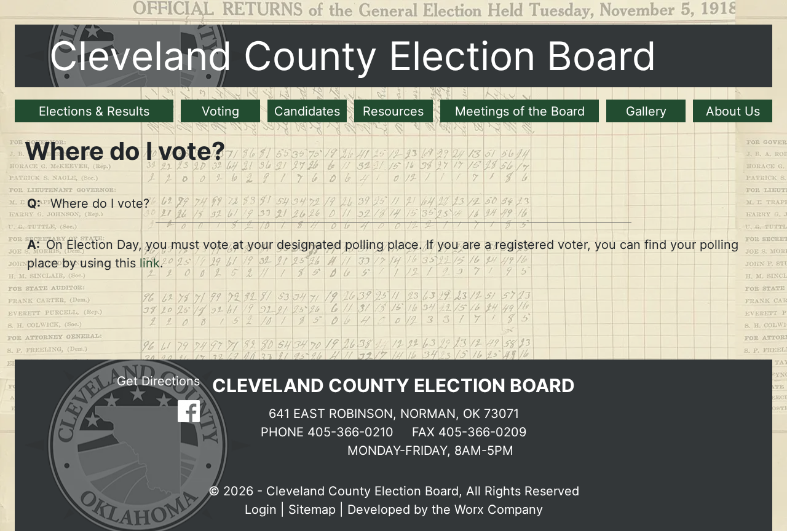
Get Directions (158, 381)
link (148, 263)
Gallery (646, 111)
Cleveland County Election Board (353, 55)
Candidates (307, 111)
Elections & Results (94, 111)
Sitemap (312, 509)
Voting (220, 111)
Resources (393, 111)
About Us (733, 111)
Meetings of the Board (520, 111)
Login (261, 509)
